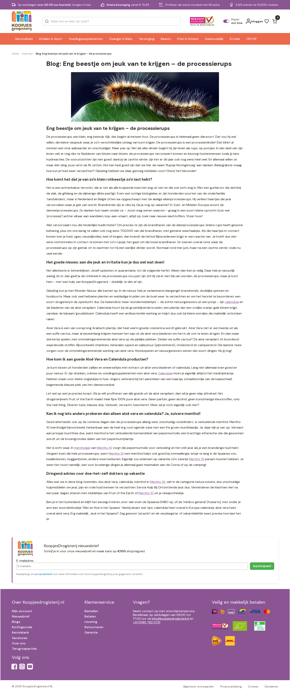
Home (15, 53)
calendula (232, 302)
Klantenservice (99, 602)
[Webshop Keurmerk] (202, 21)
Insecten (27, 53)
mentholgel (82, 448)
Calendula (165, 373)
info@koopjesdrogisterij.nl (170, 619)
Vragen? (141, 602)
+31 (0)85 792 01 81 (146, 622)
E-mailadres (25, 561)
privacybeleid (43, 574)
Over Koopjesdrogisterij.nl (38, 602)
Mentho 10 (104, 448)
